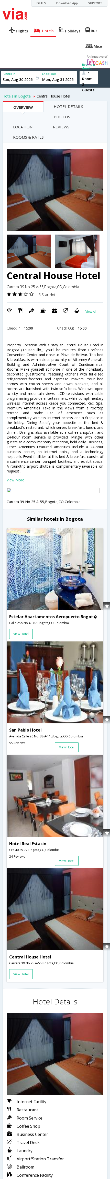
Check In (9, 74)
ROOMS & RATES (28, 137)
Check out (49, 74)
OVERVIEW (23, 107)
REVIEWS (61, 126)
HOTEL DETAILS (68, 106)
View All (90, 311)
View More (15, 480)
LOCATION (22, 126)
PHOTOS (62, 116)
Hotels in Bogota (17, 96)
